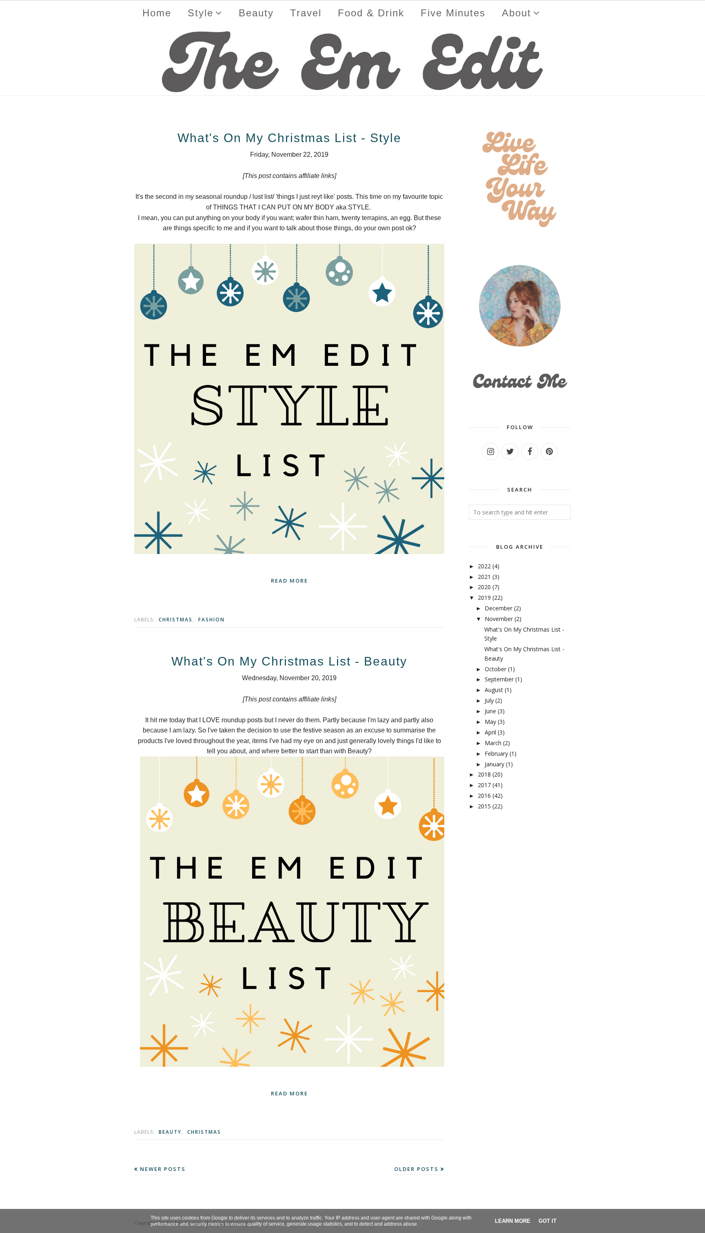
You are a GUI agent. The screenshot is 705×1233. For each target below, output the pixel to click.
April (490, 732)
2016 (484, 795)
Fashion (211, 619)
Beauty (170, 1131)
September (499, 679)
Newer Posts (163, 1169)
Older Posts (416, 1169)
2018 (484, 774)
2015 (484, 806)
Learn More (512, 1221)
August (494, 690)
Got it (547, 1221)
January (494, 764)
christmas (176, 619)
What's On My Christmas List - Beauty (289, 661)
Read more (289, 580)
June (490, 711)
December (498, 608)
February (496, 753)
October (495, 669)
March (493, 743)
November (499, 619)
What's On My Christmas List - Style (289, 138)
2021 (484, 577)
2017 (484, 785)
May (490, 722)
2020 (484, 587)
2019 (484, 597)
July (489, 700)
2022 (484, 566)
